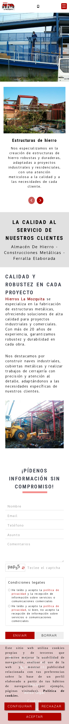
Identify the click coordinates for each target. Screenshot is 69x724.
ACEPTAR (34, 717)
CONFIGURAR (20, 706)
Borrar (49, 635)
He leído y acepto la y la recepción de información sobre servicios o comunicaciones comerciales (35, 596)
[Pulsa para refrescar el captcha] (23, 568)
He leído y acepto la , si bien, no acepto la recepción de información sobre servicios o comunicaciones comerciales (35, 613)
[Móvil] (38, 6)
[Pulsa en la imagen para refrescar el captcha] (14, 567)
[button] (64, 6)
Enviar (20, 635)
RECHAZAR (51, 706)
